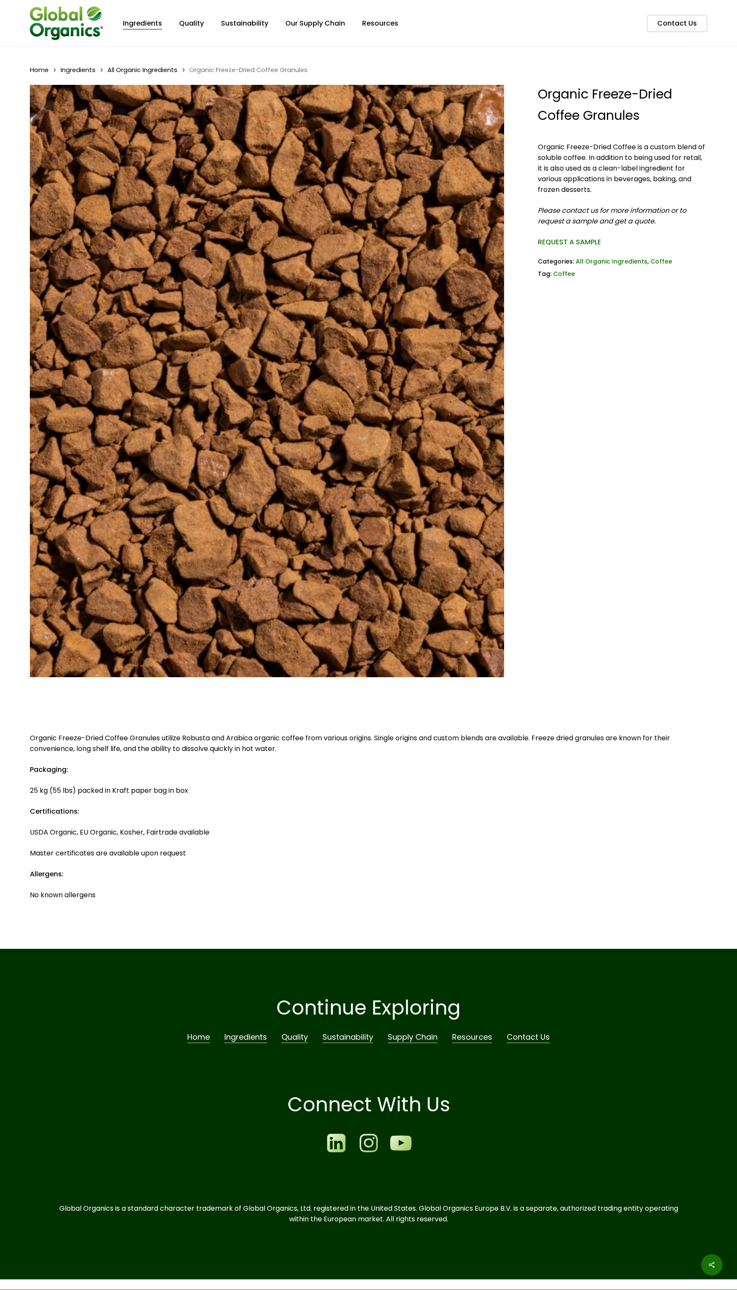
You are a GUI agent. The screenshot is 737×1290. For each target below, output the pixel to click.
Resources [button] (472, 1037)
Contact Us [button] (528, 1037)
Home (39, 70)
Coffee (661, 261)
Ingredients (78, 70)
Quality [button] (294, 1037)
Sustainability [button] (347, 1037)
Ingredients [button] (245, 1037)
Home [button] (198, 1037)
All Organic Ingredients (142, 70)
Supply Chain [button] (413, 1037)
